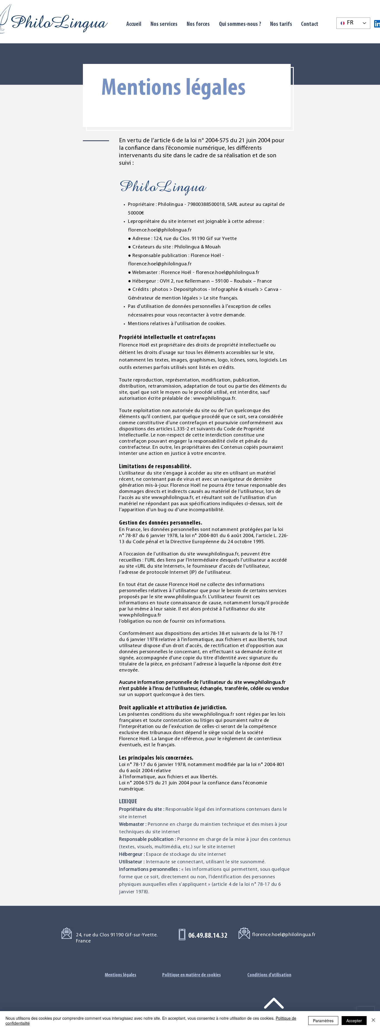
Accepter (354, 1020)
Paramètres (323, 1020)
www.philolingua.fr (214, 398)
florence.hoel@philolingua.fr (160, 230)
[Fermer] (373, 1021)
